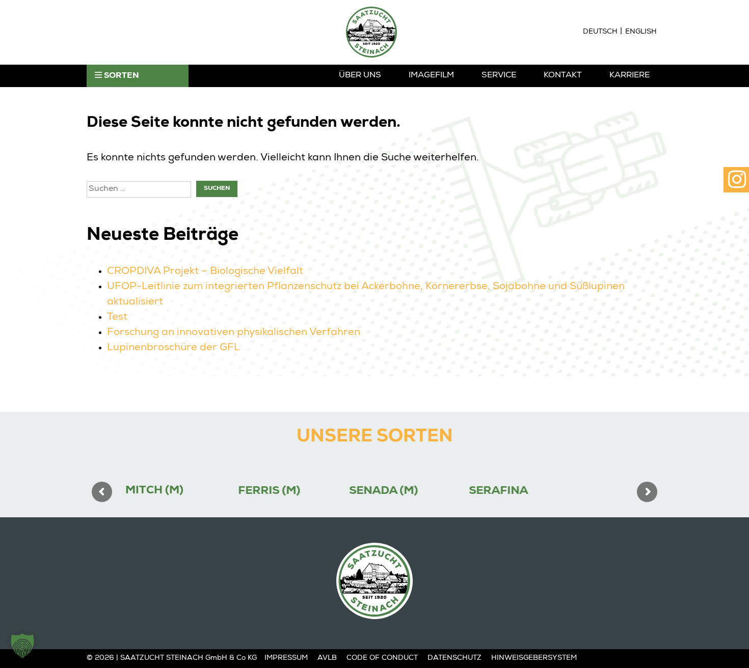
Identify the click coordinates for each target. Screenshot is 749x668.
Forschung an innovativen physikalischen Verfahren (233, 333)
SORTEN (120, 76)
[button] (22, 645)
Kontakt (563, 76)
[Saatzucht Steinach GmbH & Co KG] (371, 32)
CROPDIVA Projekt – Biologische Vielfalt (205, 272)
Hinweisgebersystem (534, 658)
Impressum (286, 658)
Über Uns (360, 76)
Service (498, 76)
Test (117, 318)
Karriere (629, 76)
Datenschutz (454, 658)
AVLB (327, 658)
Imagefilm (431, 76)
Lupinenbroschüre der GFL (173, 348)
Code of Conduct (382, 658)
